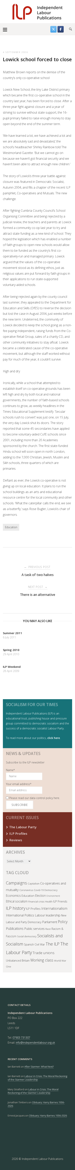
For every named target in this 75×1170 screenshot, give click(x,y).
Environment (53, 895)
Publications (14, 928)
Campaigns (16, 883)
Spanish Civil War (34, 944)
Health (48, 901)
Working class (41, 960)
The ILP (52, 944)
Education (11, 527)
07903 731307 (21, 1037)
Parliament (49, 922)
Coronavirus (26, 890)
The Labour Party (23, 827)
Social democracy (27, 936)
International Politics (20, 915)
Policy (63, 921)
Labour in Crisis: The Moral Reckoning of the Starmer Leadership (37, 1077)
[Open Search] (70, 29)
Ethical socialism (17, 901)
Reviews (15, 840)
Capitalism (33, 883)
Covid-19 (39, 890)
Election (40, 895)
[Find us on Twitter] (53, 29)
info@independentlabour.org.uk (35, 1042)
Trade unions (43, 952)
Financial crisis (36, 901)
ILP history (15, 908)
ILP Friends (60, 901)
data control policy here (44, 798)
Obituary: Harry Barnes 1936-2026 (48, 1115)
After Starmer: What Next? (39, 1066)
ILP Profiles (18, 833)
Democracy (51, 890)
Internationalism (54, 908)
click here (53, 738)
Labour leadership (47, 915)
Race (48, 929)
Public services (34, 928)
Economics (13, 895)
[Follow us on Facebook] (61, 29)
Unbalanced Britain (18, 960)
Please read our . (34, 798)
